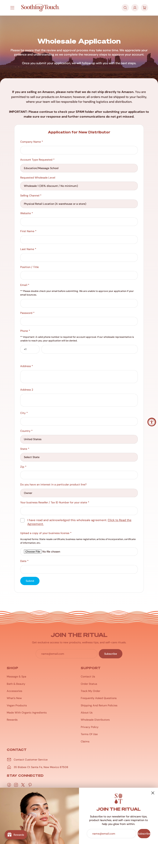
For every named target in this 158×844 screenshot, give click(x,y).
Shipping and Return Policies (99, 705)
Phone (25, 331)
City (24, 413)
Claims (85, 741)
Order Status (89, 684)
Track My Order (90, 691)
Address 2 (26, 389)
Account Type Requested (37, 159)
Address (26, 366)
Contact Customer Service (31, 759)
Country (26, 431)
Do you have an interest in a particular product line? (53, 484)
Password (27, 313)
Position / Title (29, 267)
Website (26, 213)
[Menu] (12, 7)
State (24, 449)
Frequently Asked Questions (99, 698)
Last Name (28, 249)
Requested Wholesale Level (37, 177)
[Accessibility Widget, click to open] (151, 422)
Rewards (12, 719)
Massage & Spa (16, 676)
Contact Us (88, 676)
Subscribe (144, 833)
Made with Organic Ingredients (27, 712)
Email (24, 285)
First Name (28, 231)
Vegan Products (17, 705)
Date (24, 561)
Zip (23, 466)
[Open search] (125, 8)
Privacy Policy (89, 727)
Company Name (31, 141)
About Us (86, 712)
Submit (30, 580)
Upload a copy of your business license (45, 533)
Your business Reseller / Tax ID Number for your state (54, 502)
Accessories (14, 691)
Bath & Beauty (16, 684)
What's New (14, 698)
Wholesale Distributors (95, 719)
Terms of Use (89, 734)
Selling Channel (30, 195)
